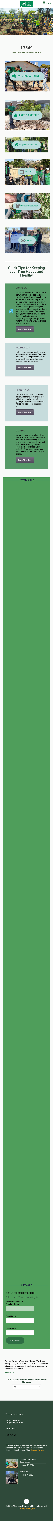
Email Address (13, 1304)
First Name (11, 1316)
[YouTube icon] (26, 1512)
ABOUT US (9, 1372)
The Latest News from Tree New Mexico (26, 1380)
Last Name (11, 1328)
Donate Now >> (37, 1450)
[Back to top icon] (26, 1501)
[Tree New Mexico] (26, 4)
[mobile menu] (3, 4)
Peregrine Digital (27, 1508)
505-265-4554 (10, 1429)
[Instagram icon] (29, 1512)
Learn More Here (24, 329)
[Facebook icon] (24, 1512)
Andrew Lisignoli (27, 771)
